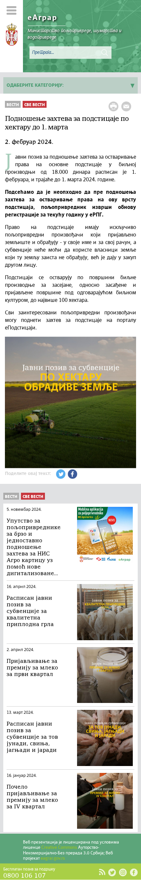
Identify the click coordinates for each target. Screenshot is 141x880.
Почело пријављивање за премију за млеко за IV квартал (32, 797)
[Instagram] (123, 872)
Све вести (34, 105)
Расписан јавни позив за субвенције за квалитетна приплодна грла (30, 611)
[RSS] (102, 872)
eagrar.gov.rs (53, 858)
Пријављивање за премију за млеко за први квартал (32, 668)
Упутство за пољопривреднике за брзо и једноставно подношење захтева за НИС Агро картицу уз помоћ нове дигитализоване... (34, 547)
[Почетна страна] (11, 35)
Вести (13, 105)
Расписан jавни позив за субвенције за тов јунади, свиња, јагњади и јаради (32, 737)
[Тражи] (104, 52)
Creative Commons (59, 848)
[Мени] (11, 10)
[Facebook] (134, 872)
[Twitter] (112, 872)
